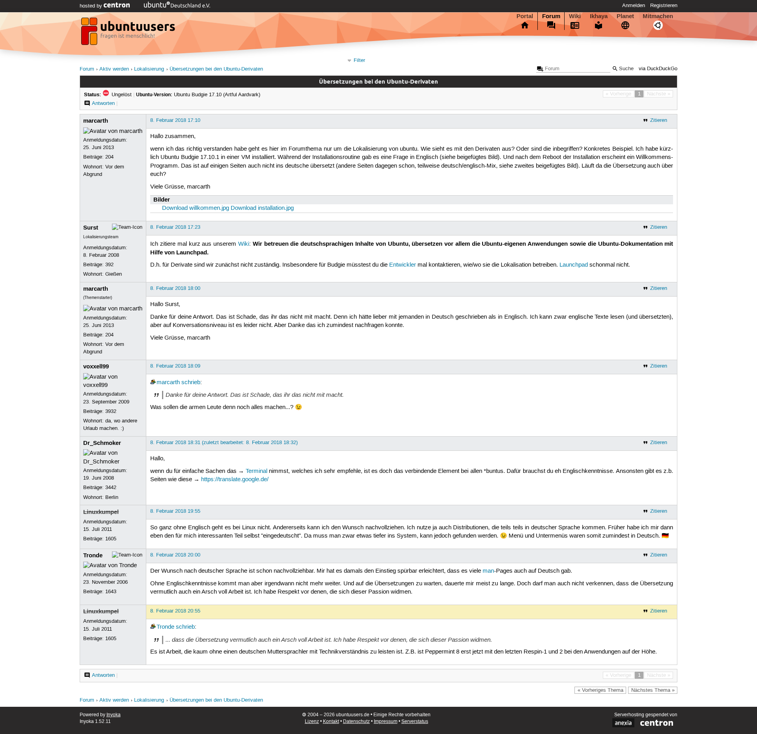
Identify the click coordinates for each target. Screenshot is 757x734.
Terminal (256, 471)
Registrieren (663, 5)
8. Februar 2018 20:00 (175, 555)
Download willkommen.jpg (195, 208)
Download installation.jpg (262, 208)
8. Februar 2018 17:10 (175, 120)
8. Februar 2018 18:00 (175, 288)
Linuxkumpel (101, 512)
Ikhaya (599, 16)
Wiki (575, 16)
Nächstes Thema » (653, 690)
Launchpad (573, 265)
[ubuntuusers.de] (129, 33)
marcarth (95, 121)
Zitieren (658, 120)
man (488, 571)
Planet (625, 16)
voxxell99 (96, 366)
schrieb (190, 382)
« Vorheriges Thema (600, 690)
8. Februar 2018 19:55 (175, 511)
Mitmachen (658, 16)
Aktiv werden (114, 69)
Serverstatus (414, 722)
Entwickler (402, 265)
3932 (110, 411)
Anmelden (633, 5)
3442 (110, 487)
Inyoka (113, 715)
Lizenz (312, 722)
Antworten (103, 103)
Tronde (93, 555)
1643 (110, 591)
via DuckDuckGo (658, 69)
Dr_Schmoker (102, 443)
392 (109, 264)
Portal (524, 16)
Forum (551, 16)
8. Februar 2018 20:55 (175, 611)
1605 (110, 539)
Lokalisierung (149, 69)
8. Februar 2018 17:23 (175, 227)
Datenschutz (356, 722)
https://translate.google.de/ (234, 479)
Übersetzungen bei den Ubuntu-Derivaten (216, 69)
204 (109, 157)
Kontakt (331, 722)
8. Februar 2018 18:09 (175, 366)
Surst (90, 228)
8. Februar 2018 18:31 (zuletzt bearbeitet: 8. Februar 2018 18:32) (224, 442)
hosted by (92, 6)
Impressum (385, 722)
